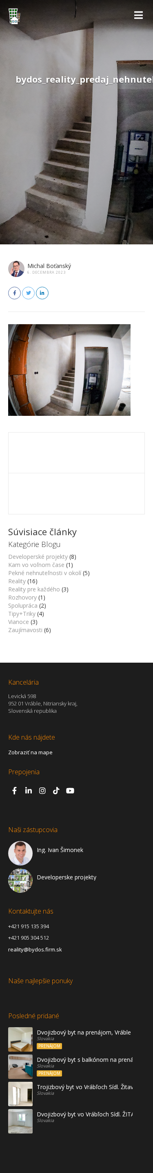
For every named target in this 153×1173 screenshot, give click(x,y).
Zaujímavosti (25, 630)
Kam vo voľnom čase (36, 565)
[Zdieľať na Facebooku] (14, 293)
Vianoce (18, 622)
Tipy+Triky (21, 613)
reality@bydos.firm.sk (35, 949)
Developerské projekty (38, 556)
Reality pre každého (34, 589)
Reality (17, 581)
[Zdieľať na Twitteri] (28, 293)
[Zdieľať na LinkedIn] (42, 293)
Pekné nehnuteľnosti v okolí (44, 573)
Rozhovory (22, 597)
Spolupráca (23, 605)
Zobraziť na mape (30, 752)
